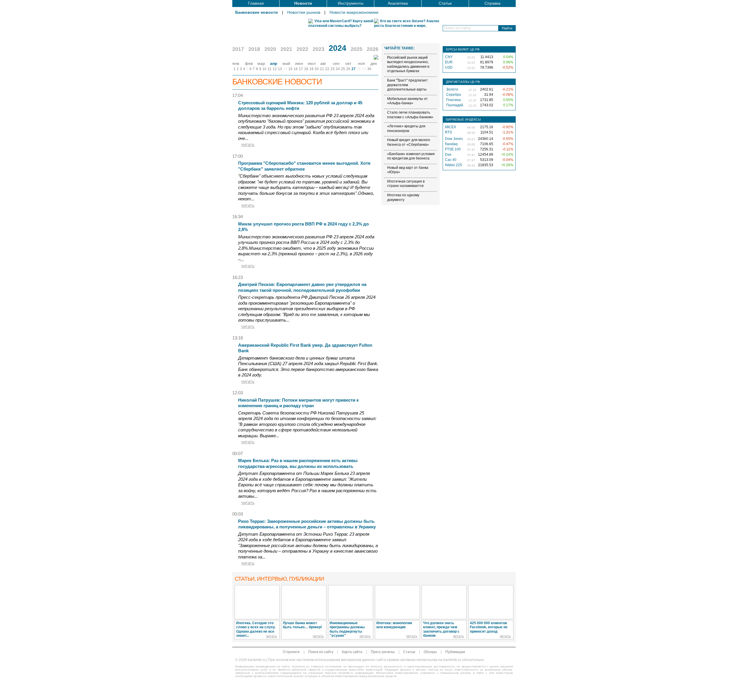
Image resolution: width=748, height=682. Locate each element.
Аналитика (398, 3)
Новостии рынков (303, 12)
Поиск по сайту (320, 652)
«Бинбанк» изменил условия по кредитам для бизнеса (411, 156)
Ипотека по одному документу (403, 197)
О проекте (291, 652)
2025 (356, 49)
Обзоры (430, 652)
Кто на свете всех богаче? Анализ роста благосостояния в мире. (406, 23)
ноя (361, 63)
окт (348, 63)
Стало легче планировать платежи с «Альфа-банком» (410, 114)
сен (336, 63)
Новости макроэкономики (354, 12)
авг (323, 63)
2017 (238, 49)
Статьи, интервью (279, 579)
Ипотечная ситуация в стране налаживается (406, 183)
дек (373, 63)
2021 (286, 49)
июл (312, 63)
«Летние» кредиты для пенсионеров (406, 128)
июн (299, 63)
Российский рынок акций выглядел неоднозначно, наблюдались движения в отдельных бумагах (408, 64)
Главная (256, 3)
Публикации (455, 652)
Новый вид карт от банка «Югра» (407, 170)
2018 (254, 49)
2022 (302, 49)
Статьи (445, 3)
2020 (270, 49)
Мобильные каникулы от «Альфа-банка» (407, 101)
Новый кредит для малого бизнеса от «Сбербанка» (408, 142)
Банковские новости (256, 12)
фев (249, 63)
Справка (492, 3)
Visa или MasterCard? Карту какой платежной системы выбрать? (340, 23)
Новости (303, 3)
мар (261, 63)
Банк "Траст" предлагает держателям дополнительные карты (407, 84)
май (286, 63)
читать (247, 144)
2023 (318, 49)
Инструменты (350, 3)
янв (235, 63)
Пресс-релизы (383, 652)
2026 (372, 49)
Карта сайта (352, 652)
